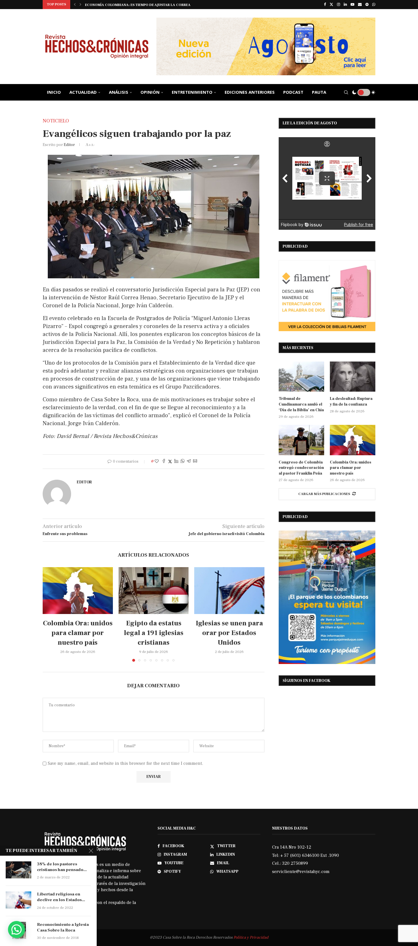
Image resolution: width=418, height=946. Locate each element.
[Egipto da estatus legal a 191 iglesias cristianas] (154, 590)
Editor (69, 144)
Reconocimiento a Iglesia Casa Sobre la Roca (63, 927)
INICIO (54, 92)
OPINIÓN (150, 92)
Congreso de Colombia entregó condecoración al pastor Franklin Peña (301, 468)
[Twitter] (331, 4)
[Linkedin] (345, 4)
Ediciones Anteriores (250, 92)
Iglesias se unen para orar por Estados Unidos (229, 633)
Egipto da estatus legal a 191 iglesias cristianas (153, 633)
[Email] (360, 4)
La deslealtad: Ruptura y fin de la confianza (351, 401)
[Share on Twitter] (170, 461)
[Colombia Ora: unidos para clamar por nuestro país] (78, 590)
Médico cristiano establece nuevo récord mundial (134, 7)
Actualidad (83, 92)
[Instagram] (338, 4)
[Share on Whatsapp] (183, 461)
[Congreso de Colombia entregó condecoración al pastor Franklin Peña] (301, 440)
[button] (75, 4)
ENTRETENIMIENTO (192, 92)
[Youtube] (352, 4)
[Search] (346, 92)
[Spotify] (367, 4)
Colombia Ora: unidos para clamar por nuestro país (78, 633)
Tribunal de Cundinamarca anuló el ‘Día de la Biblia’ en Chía (301, 404)
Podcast (293, 92)
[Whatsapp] (373, 4)
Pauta (319, 92)
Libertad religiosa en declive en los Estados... (61, 897)
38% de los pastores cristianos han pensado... (62, 866)
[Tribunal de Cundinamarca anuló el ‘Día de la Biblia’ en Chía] (301, 377)
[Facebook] (325, 4)
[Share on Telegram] (189, 461)
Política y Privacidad (250, 937)
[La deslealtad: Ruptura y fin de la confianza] (352, 377)
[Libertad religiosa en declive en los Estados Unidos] (18, 900)
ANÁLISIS (118, 92)
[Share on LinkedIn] (176, 461)
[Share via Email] (195, 461)
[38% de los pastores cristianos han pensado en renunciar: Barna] (18, 869)
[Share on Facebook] (164, 461)
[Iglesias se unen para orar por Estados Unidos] (229, 590)
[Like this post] (157, 461)
